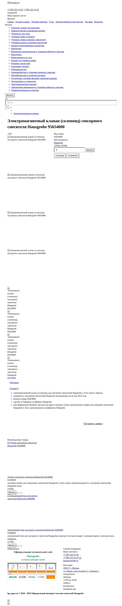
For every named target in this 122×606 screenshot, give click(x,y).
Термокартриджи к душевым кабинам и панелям (33, 72)
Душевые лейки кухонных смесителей (28, 40)
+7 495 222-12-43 (15, 10)
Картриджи (16, 48)
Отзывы (14, 388)
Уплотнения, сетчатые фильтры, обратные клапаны (34, 78)
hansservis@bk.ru (70, 561)
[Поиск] (10, 107)
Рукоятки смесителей (20, 63)
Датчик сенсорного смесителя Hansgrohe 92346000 (30, 477)
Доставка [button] (89, 22)
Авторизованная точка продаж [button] (69, 22)
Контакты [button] (98, 22)
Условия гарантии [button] (39, 22)
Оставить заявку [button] (22, 22)
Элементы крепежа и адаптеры (25, 90)
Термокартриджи (18, 69)
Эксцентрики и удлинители (23, 81)
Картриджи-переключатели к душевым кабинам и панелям (37, 51)
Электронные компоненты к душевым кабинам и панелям (37, 87)
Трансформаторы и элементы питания (28, 75)
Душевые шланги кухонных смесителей (29, 43)
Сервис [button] (10, 22)
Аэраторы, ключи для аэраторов (25, 28)
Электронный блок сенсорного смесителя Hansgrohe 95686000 (35, 530)
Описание (14, 382)
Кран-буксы (16, 54)
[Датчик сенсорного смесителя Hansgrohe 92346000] (61, 458)
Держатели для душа (20, 34)
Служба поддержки (72, 549)
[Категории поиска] (6, 98)
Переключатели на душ (21, 57)
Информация (13, 549)
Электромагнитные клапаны (23, 84)
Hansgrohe (58, 143)
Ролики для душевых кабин (23, 60)
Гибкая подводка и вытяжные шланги (28, 31)
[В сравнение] (21, 492)
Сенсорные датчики (20, 66)
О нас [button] (51, 22)
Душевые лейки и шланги (23, 37)
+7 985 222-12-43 (31, 10)
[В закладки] (18, 492)
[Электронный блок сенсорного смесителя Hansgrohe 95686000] (61, 511)
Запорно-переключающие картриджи (27, 45)
